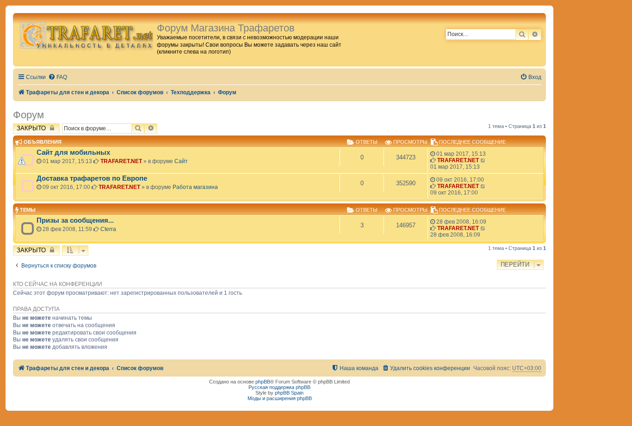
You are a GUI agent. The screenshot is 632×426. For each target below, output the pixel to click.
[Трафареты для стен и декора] (86, 35)
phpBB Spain (289, 393)
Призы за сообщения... (75, 220)
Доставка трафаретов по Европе (92, 178)
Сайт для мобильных (73, 152)
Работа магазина (195, 187)
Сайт (181, 161)
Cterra (108, 229)
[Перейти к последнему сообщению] (483, 160)
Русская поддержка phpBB (279, 387)
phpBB (262, 381)
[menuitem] (57, 77)
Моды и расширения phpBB (280, 398)
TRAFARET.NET (121, 161)
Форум (28, 115)
